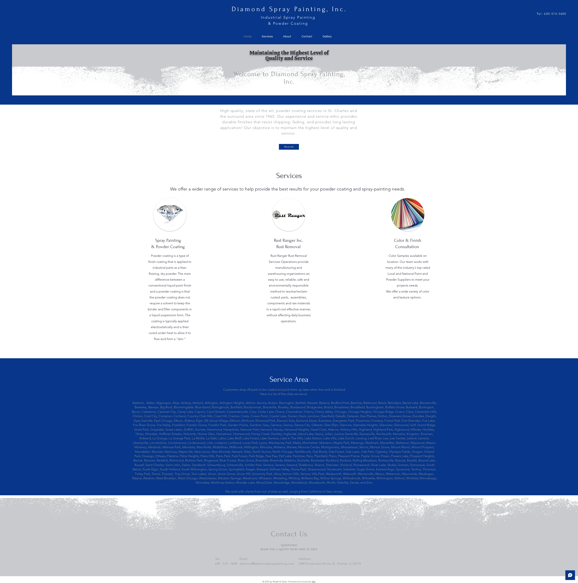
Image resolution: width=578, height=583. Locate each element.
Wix (313, 581)
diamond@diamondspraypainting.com (266, 563)
